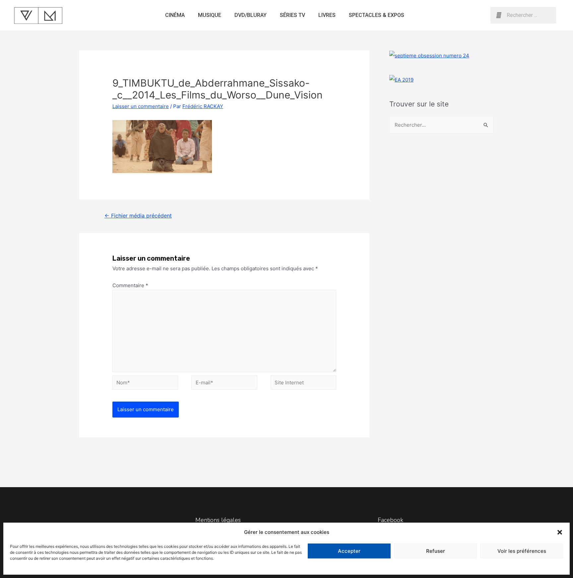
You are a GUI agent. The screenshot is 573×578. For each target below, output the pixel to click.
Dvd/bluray (250, 15)
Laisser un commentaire (140, 106)
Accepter (349, 551)
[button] (559, 532)
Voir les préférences (521, 551)
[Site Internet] (303, 383)
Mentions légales (218, 520)
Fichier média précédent (138, 216)
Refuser (435, 551)
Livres (327, 15)
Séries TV (292, 15)
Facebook (390, 520)
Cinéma (175, 15)
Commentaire (130, 285)
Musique (209, 15)
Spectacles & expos (376, 15)
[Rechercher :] (441, 125)
